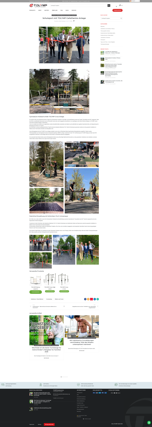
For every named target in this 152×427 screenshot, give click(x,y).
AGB (78, 394)
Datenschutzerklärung (81, 398)
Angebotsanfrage (117, 10)
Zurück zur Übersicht (64, 306)
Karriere (39, 424)
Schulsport (73, 15)
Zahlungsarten (79, 392)
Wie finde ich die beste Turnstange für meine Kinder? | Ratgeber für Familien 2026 (46, 350)
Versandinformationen (81, 396)
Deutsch (133, 0)
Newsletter (79, 411)
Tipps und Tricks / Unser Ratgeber (51, 345)
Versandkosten (55, 395)
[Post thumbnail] (102, 53)
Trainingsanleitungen (91, 337)
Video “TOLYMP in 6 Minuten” (82, 407)
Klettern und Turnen (59, 299)
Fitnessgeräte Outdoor (105, 30)
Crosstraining (49, 299)
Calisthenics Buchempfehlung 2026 (42, 408)
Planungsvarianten (80, 409)
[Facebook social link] (85, 299)
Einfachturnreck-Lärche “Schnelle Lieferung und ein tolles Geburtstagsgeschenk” (113, 65)
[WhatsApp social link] (97, 299)
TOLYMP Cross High (49, 287)
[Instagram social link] (113, 393)
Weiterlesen (46, 358)
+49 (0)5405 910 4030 (57, 391)
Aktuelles (54, 15)
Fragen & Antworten (81, 405)
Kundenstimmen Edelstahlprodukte (64, 15)
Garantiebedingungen (60, 398)
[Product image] (35, 279)
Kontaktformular (80, 403)
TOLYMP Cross (64, 287)
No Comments (112, 54)
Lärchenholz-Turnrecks (40, 345)
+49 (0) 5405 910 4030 (38, 1)
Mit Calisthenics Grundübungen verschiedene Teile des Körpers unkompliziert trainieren (82, 342)
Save (92, 299)
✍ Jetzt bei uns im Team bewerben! (82, 416)
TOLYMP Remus (35, 287)
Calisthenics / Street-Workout (37, 299)
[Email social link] (88, 299)
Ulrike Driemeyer (62, 21)
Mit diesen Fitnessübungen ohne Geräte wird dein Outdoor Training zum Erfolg (42, 394)
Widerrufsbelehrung (80, 400)
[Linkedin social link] (95, 299)
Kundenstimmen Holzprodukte (107, 35)
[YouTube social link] (114, 393)
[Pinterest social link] (116, 393)
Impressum (31, 424)
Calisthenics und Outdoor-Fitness (79, 337)
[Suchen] (109, 5)
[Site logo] (38, 5)
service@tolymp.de (46, 1)
